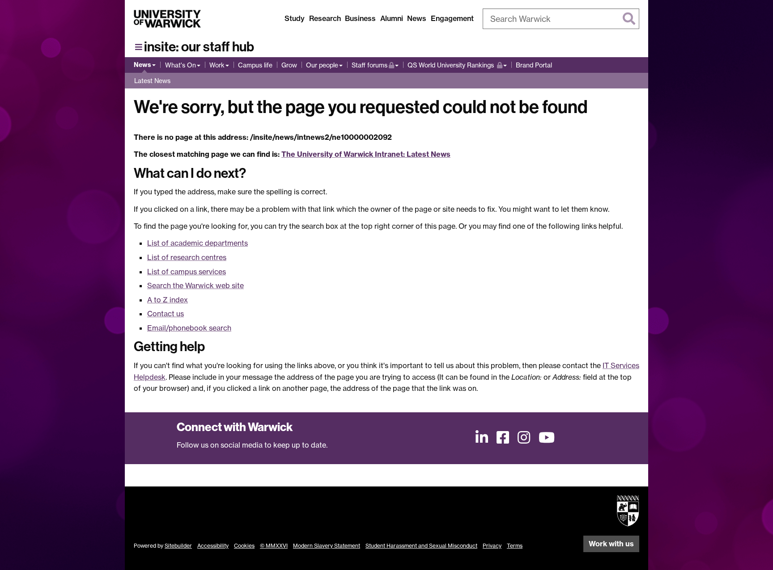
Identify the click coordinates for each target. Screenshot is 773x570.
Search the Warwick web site (195, 285)
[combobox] (561, 18)
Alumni (391, 18)
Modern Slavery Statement (326, 545)
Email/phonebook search (189, 327)
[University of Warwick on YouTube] (547, 437)
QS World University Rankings (452, 65)
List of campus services (186, 271)
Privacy (492, 545)
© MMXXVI (274, 545)
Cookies (244, 545)
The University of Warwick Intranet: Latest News (365, 154)
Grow (289, 65)
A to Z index (167, 299)
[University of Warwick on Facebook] (503, 437)
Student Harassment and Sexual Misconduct (421, 545)
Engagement (452, 18)
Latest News (152, 80)
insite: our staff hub (199, 47)
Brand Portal (534, 65)
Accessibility (213, 545)
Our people (322, 65)
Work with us (611, 543)
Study (295, 18)
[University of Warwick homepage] (167, 18)
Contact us (165, 313)
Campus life (255, 65)
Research (325, 18)
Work (217, 65)
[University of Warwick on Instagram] (524, 437)
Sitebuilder (178, 545)
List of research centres (186, 257)
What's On (180, 65)
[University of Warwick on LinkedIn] (482, 437)
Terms (514, 545)
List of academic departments (197, 243)
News (416, 18)
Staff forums (375, 65)
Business (360, 18)
